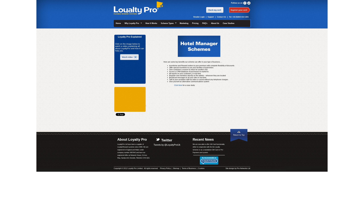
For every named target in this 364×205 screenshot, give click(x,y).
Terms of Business (189, 168)
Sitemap (176, 168)
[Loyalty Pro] (138, 13)
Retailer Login (199, 17)
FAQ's (204, 23)
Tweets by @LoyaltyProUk (167, 145)
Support (211, 17)
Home (118, 23)
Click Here (178, 85)
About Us (215, 23)
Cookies (201, 168)
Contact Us (221, 17)
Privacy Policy (165, 168)
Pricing (195, 23)
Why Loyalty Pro (131, 23)
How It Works (151, 23)
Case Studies (228, 23)
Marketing (184, 23)
